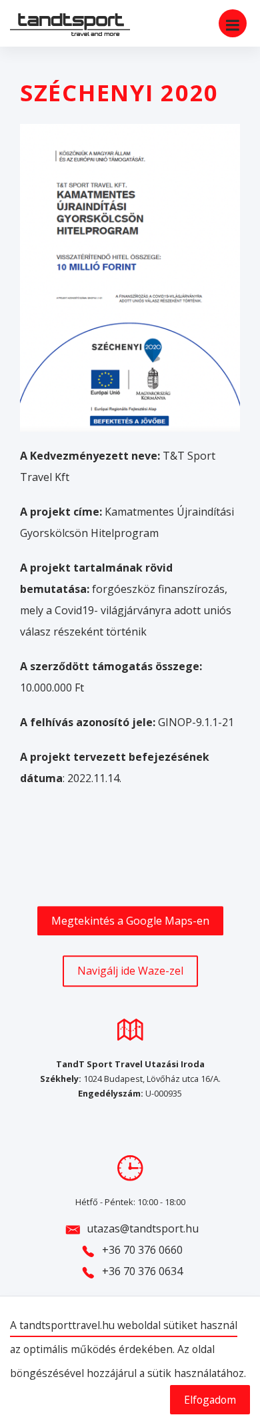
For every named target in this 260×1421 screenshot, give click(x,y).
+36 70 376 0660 (142, 1249)
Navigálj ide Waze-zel (130, 971)
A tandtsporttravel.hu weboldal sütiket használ (123, 1325)
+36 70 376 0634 (142, 1271)
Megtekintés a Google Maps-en (130, 920)
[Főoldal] (60, 25)
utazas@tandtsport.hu (143, 1228)
